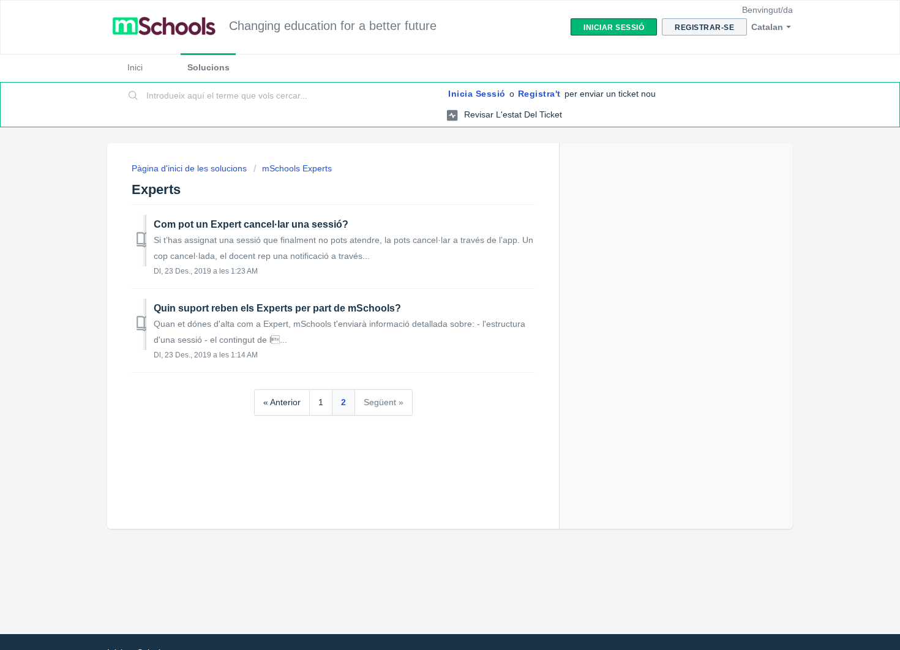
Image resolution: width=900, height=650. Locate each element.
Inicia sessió (477, 94)
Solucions (208, 67)
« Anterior (282, 402)
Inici (135, 67)
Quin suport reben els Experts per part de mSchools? (277, 308)
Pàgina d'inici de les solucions (190, 168)
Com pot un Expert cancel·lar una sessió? (251, 224)
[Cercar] (133, 96)
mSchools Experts (297, 168)
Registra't (539, 94)
